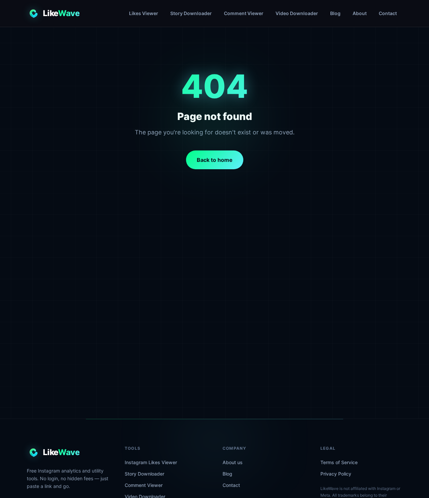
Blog (335, 13)
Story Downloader (191, 13)
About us (233, 462)
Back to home (215, 160)
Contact (388, 13)
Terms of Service (339, 462)
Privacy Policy (335, 474)
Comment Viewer (243, 13)
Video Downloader (296, 13)
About (360, 13)
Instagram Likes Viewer (151, 462)
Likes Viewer (143, 13)
